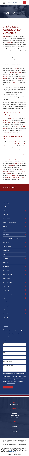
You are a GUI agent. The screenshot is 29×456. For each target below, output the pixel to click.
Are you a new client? (7, 361)
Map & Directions (14, 418)
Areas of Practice (14, 429)
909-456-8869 (14, 404)
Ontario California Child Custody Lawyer (12, 137)
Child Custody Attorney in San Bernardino (12, 29)
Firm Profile (14, 426)
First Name (5, 343)
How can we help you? (8, 365)
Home (14, 424)
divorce (22, 49)
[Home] (14, 3)
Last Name (5, 348)
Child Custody (6, 36)
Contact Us (14, 431)
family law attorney (11, 159)
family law (9, 64)
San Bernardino (6, 122)
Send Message (8, 387)
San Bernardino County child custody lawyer (15, 177)
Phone (4, 352)
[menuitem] (14, 195)
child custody (8, 42)
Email (4, 357)
